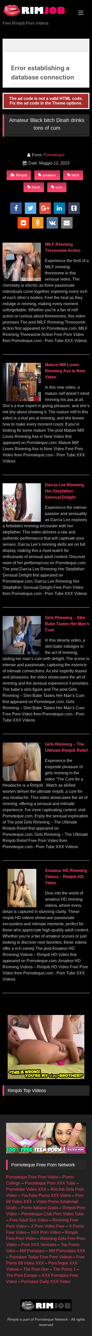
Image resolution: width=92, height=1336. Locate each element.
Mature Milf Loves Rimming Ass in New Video (65, 371)
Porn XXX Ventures (38, 1244)
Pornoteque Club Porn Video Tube (52, 1214)
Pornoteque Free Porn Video (32, 1177)
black (36, 187)
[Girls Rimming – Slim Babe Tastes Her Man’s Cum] (22, 653)
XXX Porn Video (46, 1232)
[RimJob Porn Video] (38, 11)
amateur (49, 175)
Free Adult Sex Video (28, 1220)
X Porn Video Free (48, 1226)
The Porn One (36, 1269)
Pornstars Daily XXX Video (45, 1281)
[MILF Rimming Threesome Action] (22, 280)
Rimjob (21, 175)
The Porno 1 (64, 1269)
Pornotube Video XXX (26, 1189)
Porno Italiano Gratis (39, 1208)
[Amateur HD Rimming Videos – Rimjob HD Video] (22, 906)
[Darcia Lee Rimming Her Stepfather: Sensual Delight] (22, 520)
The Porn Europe (21, 1275)
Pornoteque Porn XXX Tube (50, 1183)
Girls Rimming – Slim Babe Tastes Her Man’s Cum (67, 623)
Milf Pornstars (32, 1251)
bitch (75, 175)
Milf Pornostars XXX (67, 1251)
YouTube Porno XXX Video (46, 1195)
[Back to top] (76, 1321)
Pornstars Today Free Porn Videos (40, 1257)
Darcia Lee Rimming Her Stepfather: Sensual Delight (64, 491)
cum (58, 187)
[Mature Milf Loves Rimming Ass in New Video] (22, 400)
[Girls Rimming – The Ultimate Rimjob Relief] (22, 779)
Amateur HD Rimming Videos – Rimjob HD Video (66, 876)
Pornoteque (54, 155)
